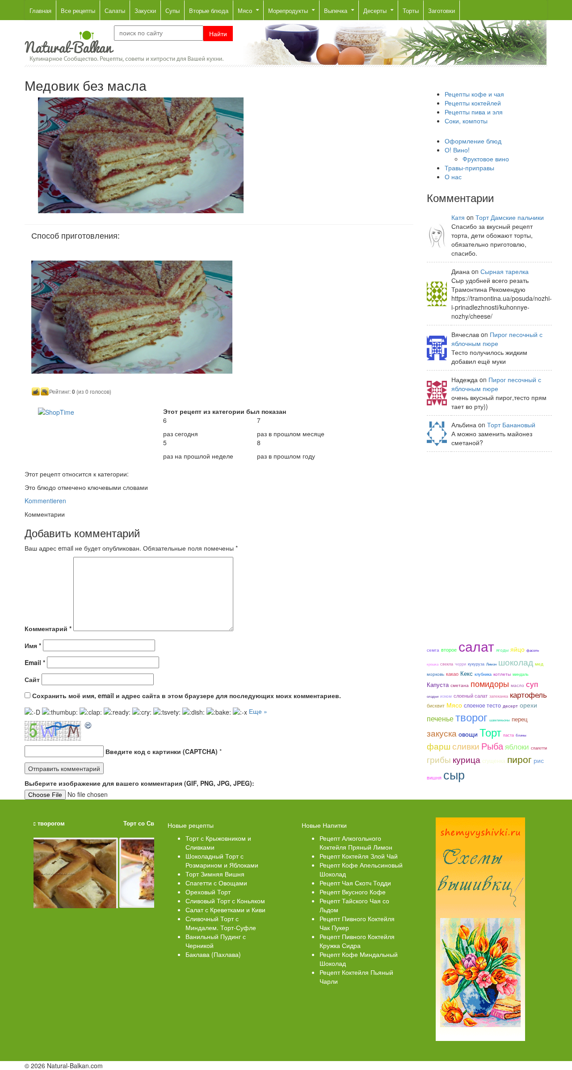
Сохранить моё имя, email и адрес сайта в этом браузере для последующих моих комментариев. (186, 695)
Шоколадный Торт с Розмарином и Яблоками (221, 860)
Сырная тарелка (504, 271)
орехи (528, 704)
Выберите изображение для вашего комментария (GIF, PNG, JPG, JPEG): (139, 783)
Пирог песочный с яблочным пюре (497, 339)
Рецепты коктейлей (473, 102)
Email (35, 662)
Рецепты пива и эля (474, 111)
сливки (465, 746)
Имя (33, 645)
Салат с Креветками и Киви (225, 909)
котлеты (502, 673)
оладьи (432, 696)
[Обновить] (88, 725)
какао (452, 673)
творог (471, 717)
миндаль (521, 674)
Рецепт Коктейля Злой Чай (359, 855)
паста (508, 734)
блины (521, 735)
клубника (483, 674)
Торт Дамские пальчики (509, 217)
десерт (510, 706)
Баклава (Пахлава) (213, 954)
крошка (432, 663)
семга (433, 649)
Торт (490, 732)
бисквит (436, 705)
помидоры (490, 683)
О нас (453, 176)
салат (476, 646)
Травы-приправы (469, 167)
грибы (439, 759)
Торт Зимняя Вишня (214, 873)
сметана (459, 685)
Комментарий (48, 628)
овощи (468, 733)
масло (517, 685)
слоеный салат (471, 695)
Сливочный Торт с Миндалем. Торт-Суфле (220, 923)
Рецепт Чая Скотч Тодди (355, 882)
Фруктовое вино (486, 158)
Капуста (438, 685)
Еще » (258, 711)
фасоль (532, 650)
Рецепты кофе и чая (474, 93)
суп (532, 683)
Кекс (466, 674)
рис (539, 760)
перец (519, 719)
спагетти (539, 747)
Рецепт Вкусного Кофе (353, 891)
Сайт (32, 679)
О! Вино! (457, 149)
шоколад (515, 662)
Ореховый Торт (208, 891)
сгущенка (493, 760)
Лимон (491, 663)
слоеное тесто (482, 705)
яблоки (517, 746)
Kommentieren (45, 500)
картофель (528, 694)
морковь (435, 673)
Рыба (492, 745)
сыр (454, 774)
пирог (519, 759)
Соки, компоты (466, 120)
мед (539, 663)
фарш (438, 746)
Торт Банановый (511, 424)
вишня (434, 777)
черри (460, 663)
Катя (458, 217)
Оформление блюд (473, 140)
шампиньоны (499, 719)
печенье (440, 718)
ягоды (502, 649)
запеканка (498, 696)
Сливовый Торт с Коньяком (225, 900)
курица (466, 759)
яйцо (517, 649)
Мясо (454, 704)
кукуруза (476, 663)
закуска (442, 733)
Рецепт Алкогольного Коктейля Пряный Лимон (356, 842)
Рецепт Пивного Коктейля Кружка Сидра (357, 941)
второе (449, 649)
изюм (446, 696)
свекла (446, 663)
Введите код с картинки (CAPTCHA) (161, 751)
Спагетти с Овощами (216, 882)
